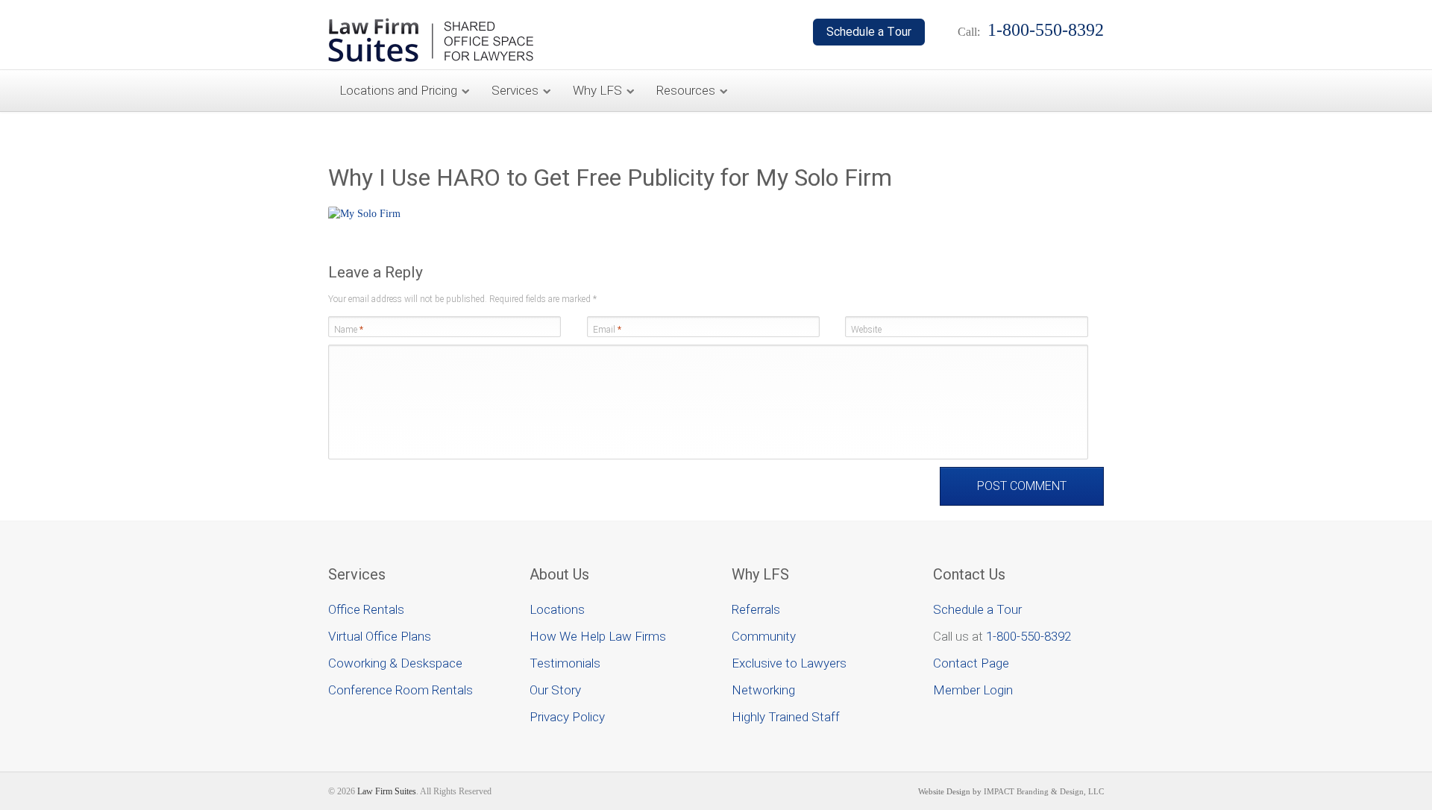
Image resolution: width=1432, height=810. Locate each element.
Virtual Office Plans (379, 636)
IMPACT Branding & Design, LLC (1044, 791)
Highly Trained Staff (786, 716)
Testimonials (565, 663)
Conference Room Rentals (400, 689)
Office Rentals (366, 609)
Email (607, 329)
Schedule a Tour (977, 609)
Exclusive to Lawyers (789, 663)
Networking (763, 689)
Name (348, 329)
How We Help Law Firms (598, 636)
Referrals (756, 609)
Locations (557, 609)
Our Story (555, 689)
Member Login (973, 689)
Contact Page (971, 663)
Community (764, 636)
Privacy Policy (567, 716)
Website (866, 329)
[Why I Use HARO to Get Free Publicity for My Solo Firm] (364, 213)
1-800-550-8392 (1028, 636)
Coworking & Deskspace (395, 663)
